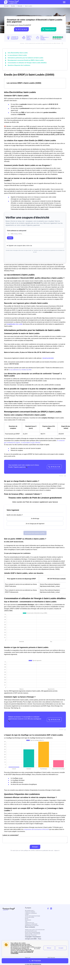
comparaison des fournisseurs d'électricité (36, 829)
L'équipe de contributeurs (31, 913)
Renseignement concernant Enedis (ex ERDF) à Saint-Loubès (26, 60)
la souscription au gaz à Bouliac (31, 442)
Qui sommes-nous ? (29, 910)
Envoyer (35, 847)
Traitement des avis (29, 922)
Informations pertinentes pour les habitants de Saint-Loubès (25, 57)
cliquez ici (56, 850)
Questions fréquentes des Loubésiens (19, 65)
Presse (26, 918)
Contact (27, 914)
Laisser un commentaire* (11, 835)
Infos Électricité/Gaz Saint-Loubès (18, 52)
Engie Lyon (27, 957)
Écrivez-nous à (32, 932)
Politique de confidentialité (31, 924)
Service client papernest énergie (32, 916)
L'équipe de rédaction (30, 911)
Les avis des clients (29, 917)
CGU (26, 921)
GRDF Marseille (51, 957)
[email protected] (48, 358)
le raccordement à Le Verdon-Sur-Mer (20, 369)
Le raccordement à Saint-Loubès (17, 55)
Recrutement (28, 920)
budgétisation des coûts (14, 324)
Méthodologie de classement (31, 925)
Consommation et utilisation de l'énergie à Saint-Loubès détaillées (27, 62)
